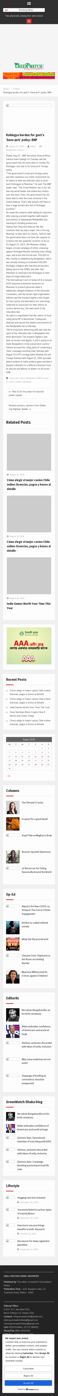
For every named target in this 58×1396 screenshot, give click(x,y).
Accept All (28, 1382)
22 (42, 760)
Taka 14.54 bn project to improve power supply (26, 393)
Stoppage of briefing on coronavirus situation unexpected (34, 1079)
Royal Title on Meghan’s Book (37, 835)
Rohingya (27, 381)
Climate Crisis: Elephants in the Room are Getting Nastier (36, 959)
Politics (21, 150)
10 (9, 756)
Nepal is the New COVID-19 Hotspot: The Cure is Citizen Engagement (36, 910)
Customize (28, 1368)
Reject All (28, 1375)
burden (45, 378)
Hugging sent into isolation (31, 1197)
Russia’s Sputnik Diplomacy (36, 851)
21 (36, 760)
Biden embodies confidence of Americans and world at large (36, 1030)
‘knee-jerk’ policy (17, 378)
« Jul (8, 775)
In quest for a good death (35, 819)
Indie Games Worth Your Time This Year (30, 707)
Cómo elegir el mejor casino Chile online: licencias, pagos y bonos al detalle (29, 484)
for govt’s (10, 381)
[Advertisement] (29, 46)
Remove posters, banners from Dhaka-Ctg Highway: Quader (27, 407)
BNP (39, 378)
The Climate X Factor (32, 802)
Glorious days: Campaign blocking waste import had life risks (33, 1165)
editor (33, 146)
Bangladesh (11, 150)
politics (19, 381)
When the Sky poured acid (35, 939)
